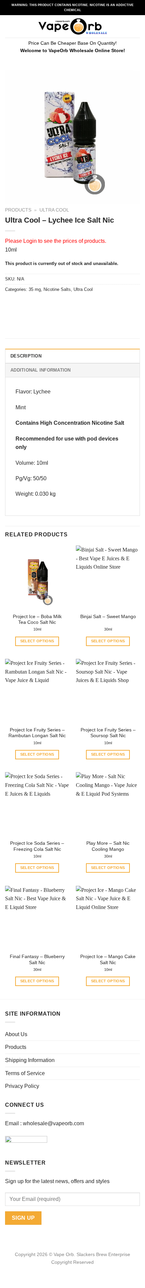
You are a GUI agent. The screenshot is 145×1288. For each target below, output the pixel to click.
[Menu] (9, 26)
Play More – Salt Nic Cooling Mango (107, 846)
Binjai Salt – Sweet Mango (108, 616)
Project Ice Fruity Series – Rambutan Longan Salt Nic (37, 732)
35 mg (35, 289)
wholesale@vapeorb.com (53, 1123)
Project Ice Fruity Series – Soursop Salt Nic (108, 732)
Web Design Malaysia (73, 1270)
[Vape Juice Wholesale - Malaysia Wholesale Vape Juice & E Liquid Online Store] (72, 26)
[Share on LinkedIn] (72, 304)
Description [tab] (25, 355)
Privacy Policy (22, 1086)
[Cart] (136, 26)
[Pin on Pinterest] (59, 304)
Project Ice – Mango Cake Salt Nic (108, 959)
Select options (37, 641)
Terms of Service (25, 1073)
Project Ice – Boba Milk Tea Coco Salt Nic (37, 619)
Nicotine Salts (57, 289)
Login (30, 241)
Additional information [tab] (40, 370)
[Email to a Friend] (47, 304)
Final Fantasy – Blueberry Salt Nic (37, 959)
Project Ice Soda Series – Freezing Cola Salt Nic (37, 846)
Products (18, 210)
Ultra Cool (54, 210)
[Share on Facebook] (23, 304)
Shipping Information (30, 1060)
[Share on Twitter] (35, 304)
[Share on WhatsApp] (11, 304)
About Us (16, 1034)
